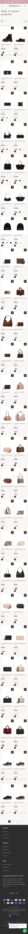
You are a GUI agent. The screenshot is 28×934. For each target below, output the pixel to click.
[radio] (3, 52)
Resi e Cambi (6, 849)
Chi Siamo (5, 831)
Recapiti (19, 928)
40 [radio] (11, 779)
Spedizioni (5, 846)
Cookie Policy (6, 870)
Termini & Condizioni (7, 864)
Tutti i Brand (5, 837)
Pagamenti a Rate (7, 852)
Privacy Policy (6, 867)
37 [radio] (4, 779)
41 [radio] (24, 812)
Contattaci (5, 855)
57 (18, 821)
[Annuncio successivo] (25, 1)
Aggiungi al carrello (12, 28)
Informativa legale (12, 928)
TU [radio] (2, 88)
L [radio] (4, 245)
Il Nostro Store (6, 834)
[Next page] (21, 821)
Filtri (24, 21)
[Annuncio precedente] (2, 1)
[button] (2, 5)
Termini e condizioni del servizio (8, 925)
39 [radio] (9, 779)
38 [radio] (6, 779)
